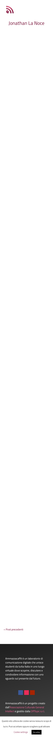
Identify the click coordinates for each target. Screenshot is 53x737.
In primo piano (12, 143)
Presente (16, 267)
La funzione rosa (16, 199)
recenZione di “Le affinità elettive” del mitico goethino (23, 328)
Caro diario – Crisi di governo (24, 260)
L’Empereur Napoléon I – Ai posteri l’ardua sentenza (23, 74)
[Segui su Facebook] (20, 692)
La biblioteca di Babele (20, 530)
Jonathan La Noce (16, 78)
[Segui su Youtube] (32, 692)
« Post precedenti (13, 629)
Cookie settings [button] (21, 732)
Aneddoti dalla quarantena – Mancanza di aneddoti (24, 598)
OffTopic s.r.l (37, 711)
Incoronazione (15, 395)
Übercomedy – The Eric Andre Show (25, 463)
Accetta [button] (36, 732)
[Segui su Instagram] (26, 692)
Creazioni (41, 202)
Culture (40, 78)
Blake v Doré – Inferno (20, 137)
